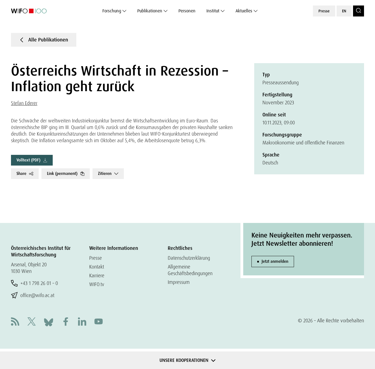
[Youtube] (98, 322)
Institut (212, 11)
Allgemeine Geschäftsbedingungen (190, 270)
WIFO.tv (96, 284)
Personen (186, 11)
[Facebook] (65, 322)
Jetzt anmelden (275, 261)
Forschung (111, 11)
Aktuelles (244, 11)
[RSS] (15, 322)
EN (344, 11)
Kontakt (96, 267)
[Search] (358, 10)
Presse (324, 11)
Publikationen (149, 11)
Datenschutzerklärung (189, 258)
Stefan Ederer (24, 103)
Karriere (96, 275)
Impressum (179, 282)
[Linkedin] (82, 322)
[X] (31, 322)
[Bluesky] (48, 321)
